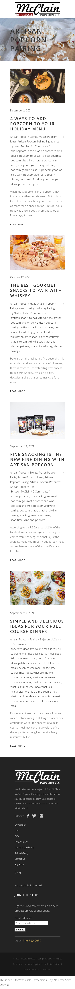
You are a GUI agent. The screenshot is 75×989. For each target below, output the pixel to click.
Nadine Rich (21, 313)
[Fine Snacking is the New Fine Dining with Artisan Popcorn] (37, 420)
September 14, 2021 (22, 446)
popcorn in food (29, 179)
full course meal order (23, 658)
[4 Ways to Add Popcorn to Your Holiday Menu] (37, 86)
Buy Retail (19, 864)
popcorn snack (28, 510)
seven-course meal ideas (33, 668)
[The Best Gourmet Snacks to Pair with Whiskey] (37, 252)
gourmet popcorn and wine (38, 501)
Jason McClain (22, 146)
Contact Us (20, 858)
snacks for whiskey (41, 346)
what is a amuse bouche (47, 682)
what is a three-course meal (41, 691)
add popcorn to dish (49, 151)
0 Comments (40, 146)
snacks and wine (40, 515)
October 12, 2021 (20, 277)
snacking (25, 515)
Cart (17, 830)
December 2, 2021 (21, 110)
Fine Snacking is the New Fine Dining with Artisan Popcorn (37, 459)
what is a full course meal (25, 687)
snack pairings (27, 308)
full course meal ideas (48, 653)
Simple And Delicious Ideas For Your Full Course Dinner (37, 626)
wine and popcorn (34, 520)
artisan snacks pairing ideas (37, 327)
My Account (20, 824)
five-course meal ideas (43, 649)
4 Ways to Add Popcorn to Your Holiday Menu (32, 124)
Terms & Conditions (24, 847)
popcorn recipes (28, 184)
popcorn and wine (21, 505)
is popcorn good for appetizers (35, 165)
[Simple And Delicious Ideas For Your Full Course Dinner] (37, 588)
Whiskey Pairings (46, 308)
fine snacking (38, 496)
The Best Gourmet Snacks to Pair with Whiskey (36, 290)
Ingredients (52, 141)
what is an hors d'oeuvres (26, 696)
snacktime (17, 520)
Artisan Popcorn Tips (22, 486)
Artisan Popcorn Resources (46, 482)
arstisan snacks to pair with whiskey (31, 318)
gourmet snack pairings (34, 337)
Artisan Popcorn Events (23, 136)
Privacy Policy (21, 841)
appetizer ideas (20, 649)
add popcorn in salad (23, 151)
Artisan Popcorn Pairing (31, 141)
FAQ (17, 836)
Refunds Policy (22, 853)
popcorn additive (33, 174)
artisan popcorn (20, 496)
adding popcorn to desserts (27, 155)
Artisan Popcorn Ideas (23, 303)
